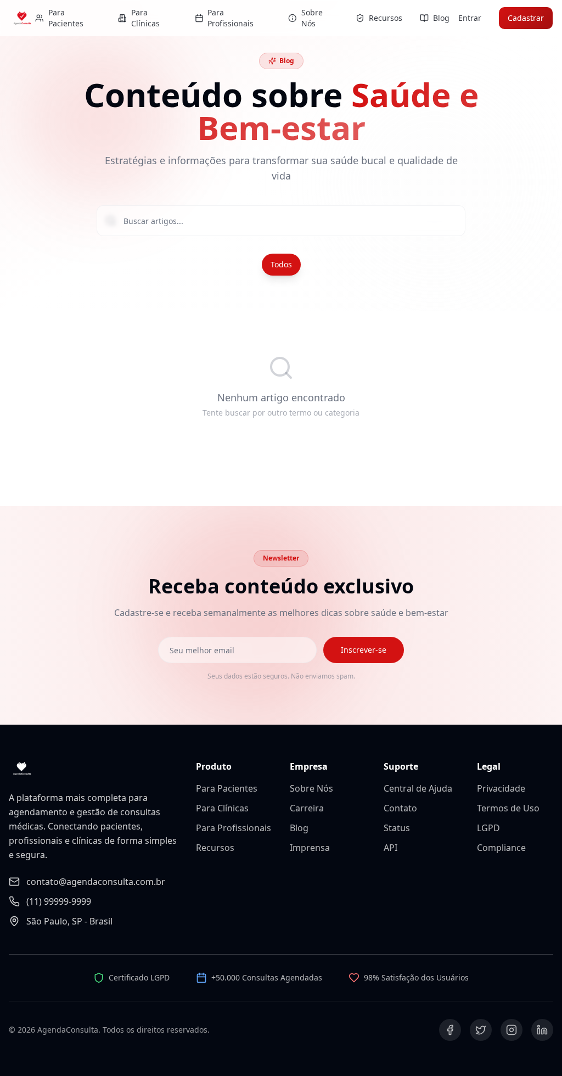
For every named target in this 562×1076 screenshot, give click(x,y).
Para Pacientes (226, 788)
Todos (281, 264)
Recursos (215, 848)
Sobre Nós (311, 788)
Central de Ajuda (418, 788)
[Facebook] (450, 1030)
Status (397, 828)
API (390, 848)
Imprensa (310, 848)
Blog (299, 828)
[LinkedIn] (542, 1030)
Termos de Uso (508, 808)
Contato (400, 808)
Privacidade (501, 788)
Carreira (307, 808)
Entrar (469, 18)
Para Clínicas (222, 808)
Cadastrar (526, 18)
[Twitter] (481, 1030)
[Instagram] (511, 1030)
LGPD (488, 828)
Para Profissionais (233, 828)
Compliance (501, 848)
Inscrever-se (363, 650)
